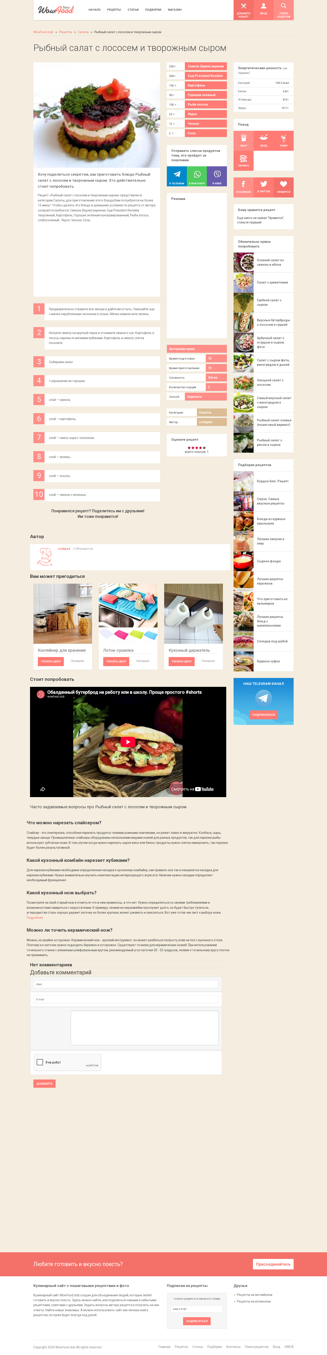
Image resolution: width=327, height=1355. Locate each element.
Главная (164, 1347)
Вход (276, 1347)
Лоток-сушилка (118, 650)
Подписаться (263, 714)
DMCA (289, 1347)
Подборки (214, 1347)
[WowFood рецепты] (56, 10)
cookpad (205, 422)
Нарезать (194, 396)
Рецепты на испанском (254, 1301)
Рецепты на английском (254, 1295)
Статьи (197, 1347)
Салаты (205, 412)
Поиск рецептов (256, 1347)
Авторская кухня (182, 349)
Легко (213, 377)
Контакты (233, 1347)
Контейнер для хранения (62, 650)
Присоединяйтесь (273, 1264)
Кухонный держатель (189, 650)
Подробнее (35, 917)
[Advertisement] (97, 257)
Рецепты (181, 1347)
